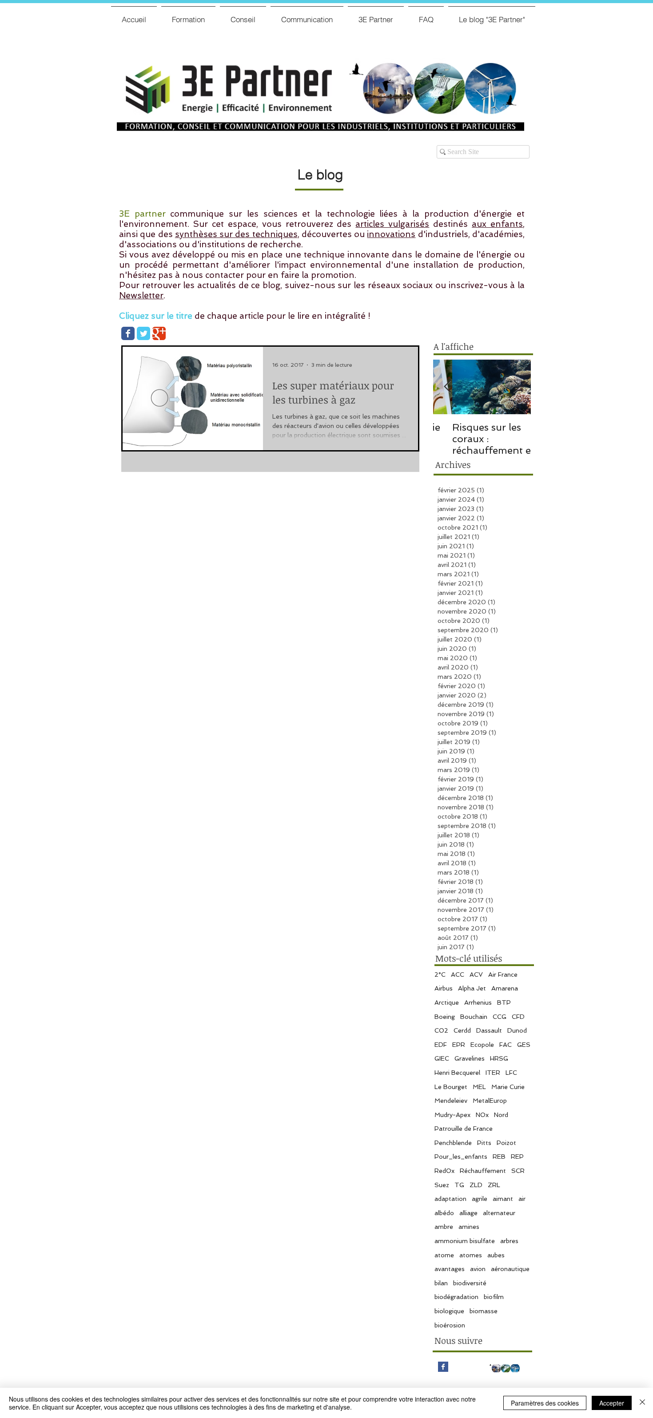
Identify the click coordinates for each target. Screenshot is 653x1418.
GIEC (441, 1058)
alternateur (499, 1212)
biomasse (484, 1311)
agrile (479, 1198)
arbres (509, 1240)
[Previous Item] (447, 387)
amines (468, 1226)
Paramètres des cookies (545, 1402)
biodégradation (456, 1296)
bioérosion (449, 1325)
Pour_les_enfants (460, 1156)
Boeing (444, 1016)
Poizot (506, 1142)
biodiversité (469, 1283)
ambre (443, 1226)
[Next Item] (517, 387)
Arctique (446, 1002)
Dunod (517, 1030)
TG (459, 1184)
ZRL (494, 1184)
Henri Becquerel (457, 1072)
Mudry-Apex (452, 1114)
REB (499, 1156)
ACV (476, 974)
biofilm (494, 1296)
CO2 (441, 1030)
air (522, 1198)
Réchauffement (483, 1170)
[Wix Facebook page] (128, 333)
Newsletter (141, 295)
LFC (511, 1072)
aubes (496, 1255)
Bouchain (473, 1016)
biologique (449, 1311)
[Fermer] (642, 1403)
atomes (470, 1255)
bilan (441, 1283)
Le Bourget (450, 1086)
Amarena (504, 988)
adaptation (450, 1198)
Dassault (489, 1030)
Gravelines (469, 1058)
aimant (503, 1198)
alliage (468, 1212)
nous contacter (213, 275)
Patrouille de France (463, 1128)
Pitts (484, 1142)
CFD (518, 1016)
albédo (444, 1212)
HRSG (499, 1058)
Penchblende (453, 1142)
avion (478, 1268)
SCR (518, 1170)
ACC (457, 974)
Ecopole (482, 1044)
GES (523, 1044)
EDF (440, 1044)
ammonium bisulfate (464, 1240)
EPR (458, 1044)
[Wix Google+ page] (159, 333)
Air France (503, 974)
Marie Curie (508, 1086)
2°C (440, 974)
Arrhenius (478, 1002)
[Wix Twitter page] (143, 333)
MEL (479, 1086)
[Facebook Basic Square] (443, 1367)
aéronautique (510, 1268)
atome (444, 1255)
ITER (493, 1072)
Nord (501, 1114)
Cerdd (462, 1030)
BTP (504, 1002)
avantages (449, 1268)
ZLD (476, 1184)
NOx (482, 1114)
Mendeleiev (450, 1100)
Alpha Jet (472, 988)
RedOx (444, 1170)
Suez (441, 1184)
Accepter (611, 1402)
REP (517, 1156)
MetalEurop (490, 1100)
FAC (505, 1044)
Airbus (443, 988)
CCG (499, 1016)
